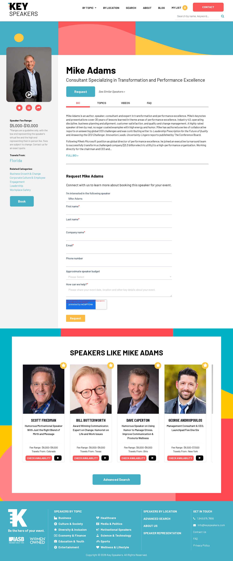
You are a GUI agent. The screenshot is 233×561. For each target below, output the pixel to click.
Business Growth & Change (25, 173)
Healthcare (108, 518)
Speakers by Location (160, 511)
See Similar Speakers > (112, 91)
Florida (16, 160)
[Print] (29, 108)
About (147, 7)
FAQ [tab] (149, 102)
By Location (111, 7)
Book (22, 201)
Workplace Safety (20, 189)
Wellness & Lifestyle (115, 547)
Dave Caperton (138, 420)
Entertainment (68, 547)
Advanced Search (116, 479)
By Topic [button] (88, 7)
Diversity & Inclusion (72, 529)
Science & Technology (116, 535)
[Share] (38, 108)
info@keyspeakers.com (211, 525)
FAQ (195, 538)
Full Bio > (72, 155)
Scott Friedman (43, 420)
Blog (161, 7)
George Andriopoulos (185, 420)
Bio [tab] (78, 102)
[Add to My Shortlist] (19, 108)
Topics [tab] (101, 102)
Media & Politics (111, 523)
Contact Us (199, 531)
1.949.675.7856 (205, 518)
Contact (208, 7)
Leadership (16, 185)
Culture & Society (70, 523)
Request (80, 92)
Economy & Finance (72, 535)
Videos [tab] (125, 102)
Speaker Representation (162, 533)
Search (131, 7)
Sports (105, 541)
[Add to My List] (63, 365)
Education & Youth (71, 541)
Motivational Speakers (116, 529)
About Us (150, 526)
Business (64, 518)
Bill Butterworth (91, 420)
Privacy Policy (201, 545)
